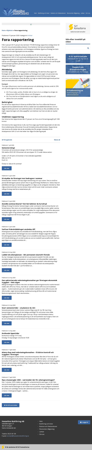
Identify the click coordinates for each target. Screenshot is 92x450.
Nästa (56, 140)
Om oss (88, 13)
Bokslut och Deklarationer (58, 13)
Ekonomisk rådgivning (73, 13)
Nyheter (10, 30)
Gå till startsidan (11, 405)
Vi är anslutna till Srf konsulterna (17, 447)
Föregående (7, 140)
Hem (35, 13)
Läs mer (6, 168)
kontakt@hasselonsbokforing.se (18, 436)
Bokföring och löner (44, 13)
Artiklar (29, 35)
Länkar (83, 13)
